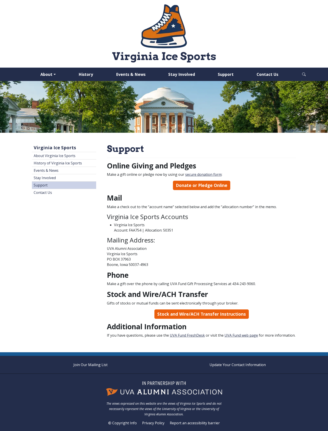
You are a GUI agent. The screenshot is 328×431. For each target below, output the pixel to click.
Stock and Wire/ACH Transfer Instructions (201, 314)
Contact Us (267, 74)
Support (226, 74)
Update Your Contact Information (238, 364)
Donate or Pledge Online (201, 185)
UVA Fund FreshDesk (187, 335)
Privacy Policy (153, 423)
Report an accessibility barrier (195, 423)
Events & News (130, 74)
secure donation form (203, 174)
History (86, 74)
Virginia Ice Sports (55, 148)
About (46, 74)
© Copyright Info (122, 423)
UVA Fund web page (241, 335)
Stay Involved (181, 74)
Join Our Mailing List (90, 364)
